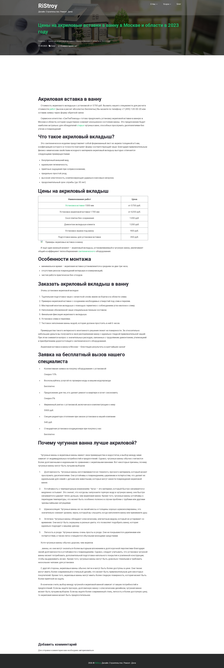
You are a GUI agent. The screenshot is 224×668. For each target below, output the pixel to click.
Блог (179, 4)
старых (80, 125)
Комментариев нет (69, 46)
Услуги (166, 4)
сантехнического (86, 251)
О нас (153, 4)
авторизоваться (86, 650)
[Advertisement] (93, 73)
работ (52, 109)
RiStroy (47, 5)
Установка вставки (75, 205)
